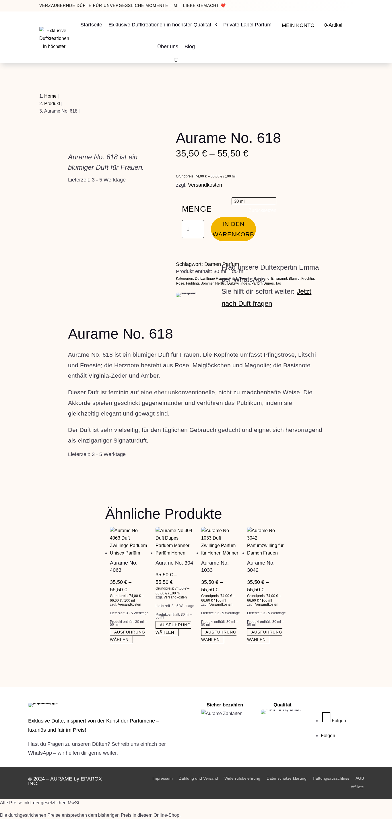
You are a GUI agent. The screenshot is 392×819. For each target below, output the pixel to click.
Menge (197, 209)
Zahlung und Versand (198, 778)
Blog (190, 46)
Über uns (167, 46)
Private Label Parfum (247, 25)
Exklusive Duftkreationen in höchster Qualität (159, 25)
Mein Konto (298, 25)
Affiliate (357, 787)
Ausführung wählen (127, 636)
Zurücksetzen (262, 210)
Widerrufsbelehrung (242, 778)
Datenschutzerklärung (286, 778)
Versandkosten (205, 185)
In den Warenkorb (233, 229)
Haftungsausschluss (331, 778)
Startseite (91, 25)
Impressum (162, 778)
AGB (360, 778)
